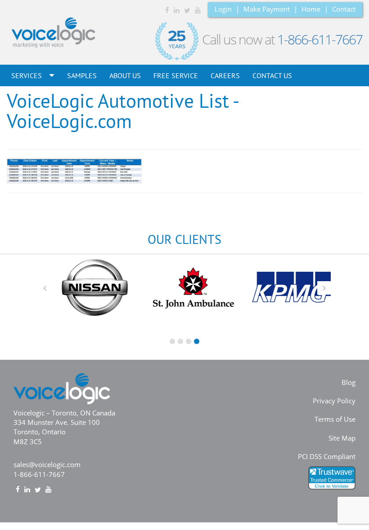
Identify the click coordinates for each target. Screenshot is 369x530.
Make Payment (266, 8)
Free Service (175, 75)
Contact (344, 8)
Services (27, 75)
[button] (45, 288)
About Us (125, 75)
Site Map (342, 437)
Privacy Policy (334, 400)
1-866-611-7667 (319, 39)
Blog (349, 382)
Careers (225, 75)
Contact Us (272, 75)
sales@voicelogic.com (47, 464)
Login (223, 8)
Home (311, 8)
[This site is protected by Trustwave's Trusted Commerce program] (332, 478)
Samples (82, 75)
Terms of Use (335, 419)
